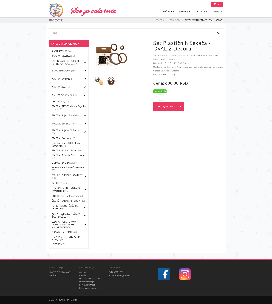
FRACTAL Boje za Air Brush (65, 132)
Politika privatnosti (87, 285)
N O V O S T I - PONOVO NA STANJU (66, 238)
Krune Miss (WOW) (63, 56)
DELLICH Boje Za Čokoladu (67, 196)
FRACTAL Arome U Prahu (66, 150)
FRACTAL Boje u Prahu (65, 115)
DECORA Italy (61, 101)
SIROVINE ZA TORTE (64, 232)
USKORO (58, 244)
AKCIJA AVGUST (61, 51)
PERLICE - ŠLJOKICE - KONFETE (67, 176)
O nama (82, 272)
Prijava (218, 11)
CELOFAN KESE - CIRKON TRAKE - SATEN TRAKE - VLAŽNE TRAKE (64, 224)
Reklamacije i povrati (88, 288)
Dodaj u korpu (166, 106)
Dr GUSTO (59, 183)
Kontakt (203, 11)
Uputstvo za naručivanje (89, 278)
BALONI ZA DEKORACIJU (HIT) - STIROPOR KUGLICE (66, 62)
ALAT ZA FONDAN (63, 78)
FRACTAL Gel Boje (63, 123)
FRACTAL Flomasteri (64, 138)
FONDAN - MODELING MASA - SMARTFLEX (67, 189)
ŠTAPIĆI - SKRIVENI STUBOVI (68, 200)
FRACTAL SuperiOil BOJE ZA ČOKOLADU (66, 144)
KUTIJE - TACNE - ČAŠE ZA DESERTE (65, 207)
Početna (168, 11)
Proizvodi (185, 11)
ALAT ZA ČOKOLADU (64, 95)
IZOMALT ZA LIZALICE (64, 162)
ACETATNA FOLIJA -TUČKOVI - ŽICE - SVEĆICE (67, 215)
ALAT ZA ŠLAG (61, 87)
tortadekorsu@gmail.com (120, 275)
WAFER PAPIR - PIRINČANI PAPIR (68, 169)
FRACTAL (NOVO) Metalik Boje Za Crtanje (69, 107)
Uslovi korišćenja (86, 281)
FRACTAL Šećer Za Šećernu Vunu (68, 156)
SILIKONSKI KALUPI (64, 70)
